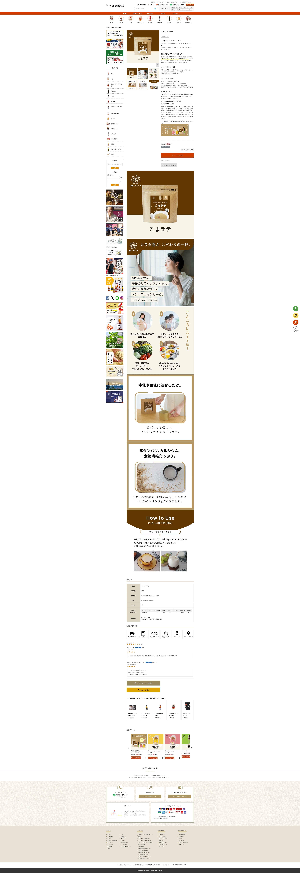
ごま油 (173, 7)
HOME (125, 13)
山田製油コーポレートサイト (124, 865)
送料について (161, 840)
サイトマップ (161, 846)
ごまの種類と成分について (144, 854)
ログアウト (181, 840)
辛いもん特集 (141, 846)
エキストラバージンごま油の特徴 (145, 842)
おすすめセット (115, 123)
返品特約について (165, 160)
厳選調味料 (113, 144)
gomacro (112, 27)
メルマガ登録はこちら (150, 796)
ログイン (181, 838)
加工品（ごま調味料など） (116, 107)
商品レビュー (182, 844)
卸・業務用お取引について (185, 2)
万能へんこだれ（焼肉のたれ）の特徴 (145, 835)
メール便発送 (114, 139)
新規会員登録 (182, 834)
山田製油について (137, 13)
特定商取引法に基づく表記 (172, 2)
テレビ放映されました (116, 149)
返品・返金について (163, 842)
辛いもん (174, 9)
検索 (155, 9)
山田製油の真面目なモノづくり (145, 848)
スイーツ (123, 840)
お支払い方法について (163, 838)
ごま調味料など (180, 9)
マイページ (181, 836)
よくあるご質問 (162, 836)
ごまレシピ (162, 13)
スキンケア (113, 134)
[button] (128, 748)
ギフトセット (114, 128)
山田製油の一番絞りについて (144, 852)
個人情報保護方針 (139, 865)
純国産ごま (186, 7)
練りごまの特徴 (141, 844)
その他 (112, 154)
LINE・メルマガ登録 (183, 842)
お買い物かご (161, 834)
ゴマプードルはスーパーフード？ (145, 840)
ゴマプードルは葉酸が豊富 (144, 838)
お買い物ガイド (161, 2)
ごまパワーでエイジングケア (144, 856)
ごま (177, 7)
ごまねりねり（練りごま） (116, 85)
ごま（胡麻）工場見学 (143, 850)
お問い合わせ (166, 865)
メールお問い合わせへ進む (180, 796)
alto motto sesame (188, 9)
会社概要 (153, 2)
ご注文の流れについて (163, 844)
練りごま (181, 7)
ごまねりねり (110, 836)
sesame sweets (115, 113)
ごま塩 (190, 7)
